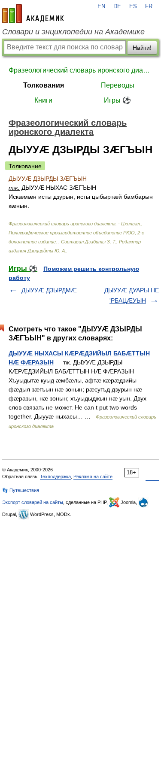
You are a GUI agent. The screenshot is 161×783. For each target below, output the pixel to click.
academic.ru (33, 13)
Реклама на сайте (92, 476)
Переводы (117, 85)
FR (148, 6)
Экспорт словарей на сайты (32, 502)
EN (101, 6)
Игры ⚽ (117, 100)
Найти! (142, 47)
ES (133, 6)
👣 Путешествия (20, 490)
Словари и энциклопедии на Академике (73, 31)
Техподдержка (55, 476)
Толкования (43, 85)
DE (117, 6)
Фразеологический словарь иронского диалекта (80, 70)
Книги (43, 100)
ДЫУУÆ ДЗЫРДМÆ (49, 290)
